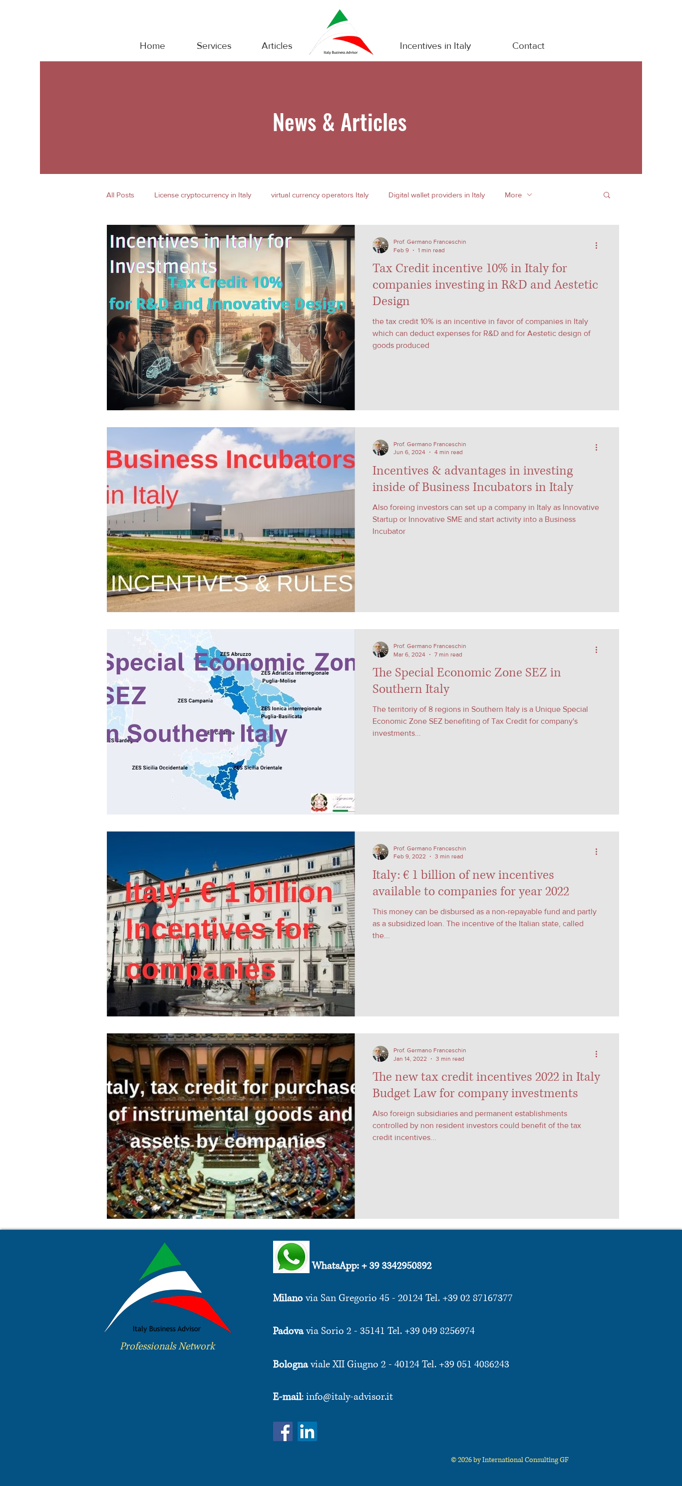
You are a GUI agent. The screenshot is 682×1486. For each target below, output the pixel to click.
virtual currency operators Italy (319, 194)
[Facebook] (283, 1431)
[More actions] (600, 245)
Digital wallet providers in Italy (436, 194)
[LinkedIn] (307, 1431)
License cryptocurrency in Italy (202, 194)
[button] (607, 195)
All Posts (120, 194)
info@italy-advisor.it (349, 1397)
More (513, 194)
